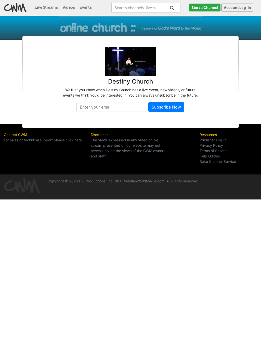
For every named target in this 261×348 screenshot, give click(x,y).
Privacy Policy (211, 145)
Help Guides (210, 156)
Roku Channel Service (218, 161)
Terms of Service (214, 151)
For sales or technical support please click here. (43, 140)
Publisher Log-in (213, 140)
